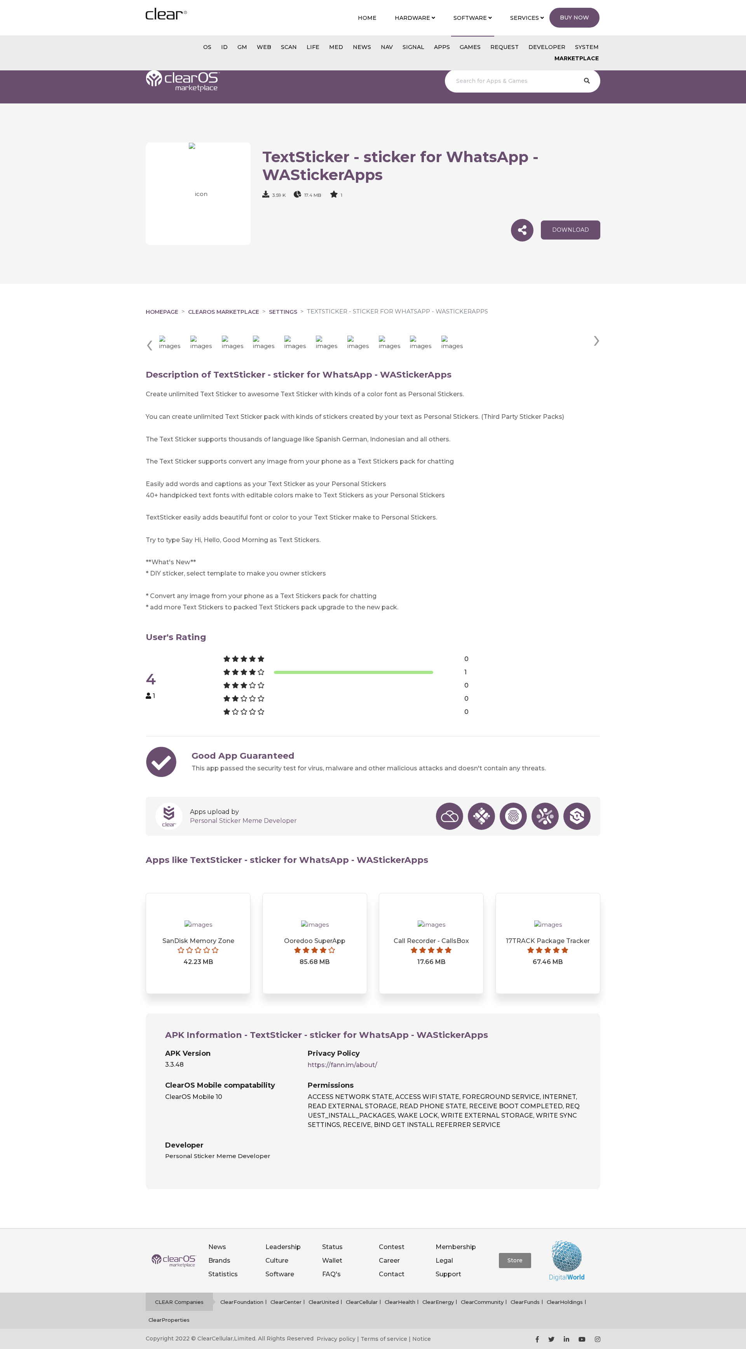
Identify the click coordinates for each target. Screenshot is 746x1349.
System (587, 47)
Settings (283, 311)
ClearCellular (362, 1302)
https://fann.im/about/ (342, 1065)
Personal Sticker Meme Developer (243, 820)
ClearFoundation (241, 1302)
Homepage (162, 311)
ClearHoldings (565, 1302)
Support (448, 1274)
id (224, 47)
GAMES (470, 47)
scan (289, 47)
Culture (276, 1260)
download (570, 229)
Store (515, 1260)
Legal (444, 1260)
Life (313, 47)
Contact (391, 1274)
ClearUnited (324, 1302)
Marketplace (576, 58)
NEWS (362, 47)
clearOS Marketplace (223, 311)
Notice (421, 1338)
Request (504, 47)
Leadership (283, 1247)
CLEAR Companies (179, 1302)
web (264, 47)
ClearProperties (169, 1320)
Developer (546, 47)
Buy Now (574, 17)
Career (389, 1260)
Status (332, 1247)
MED (336, 47)
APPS (442, 47)
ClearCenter (286, 1302)
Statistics (223, 1274)
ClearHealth (400, 1302)
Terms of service (384, 1338)
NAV (387, 47)
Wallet (332, 1260)
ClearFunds (525, 1302)
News (217, 1247)
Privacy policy (336, 1338)
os (207, 47)
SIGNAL (413, 47)
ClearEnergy (438, 1302)
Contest (391, 1247)
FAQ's (331, 1274)
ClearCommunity (482, 1302)
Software (279, 1274)
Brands (219, 1260)
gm (242, 47)
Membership (456, 1247)
